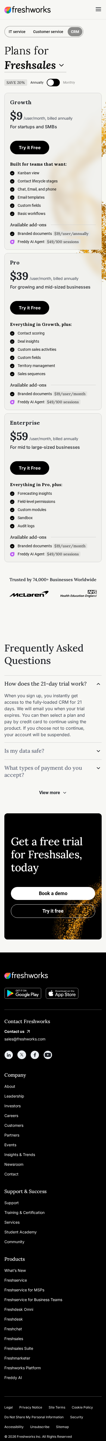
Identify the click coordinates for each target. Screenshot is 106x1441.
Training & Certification (24, 1212)
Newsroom (13, 1164)
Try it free (53, 911)
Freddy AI (13, 1377)
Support (11, 1202)
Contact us (14, 1031)
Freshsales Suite (18, 1348)
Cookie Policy (82, 1407)
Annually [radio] (36, 82)
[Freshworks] (53, 975)
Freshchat (13, 1329)
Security (76, 1417)
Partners (11, 1135)
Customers (13, 1125)
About (9, 1086)
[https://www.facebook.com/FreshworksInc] (34, 1054)
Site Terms (57, 1407)
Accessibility (14, 1427)
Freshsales (13, 1338)
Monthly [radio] (69, 82)
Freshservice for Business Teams (33, 1299)
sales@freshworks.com (24, 1039)
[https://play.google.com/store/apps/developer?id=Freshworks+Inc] (22, 994)
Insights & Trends (19, 1154)
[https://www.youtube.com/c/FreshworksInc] (47, 1054)
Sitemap (62, 1427)
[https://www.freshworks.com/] (27, 10)
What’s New (15, 1270)
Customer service (48, 32)
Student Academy (20, 1232)
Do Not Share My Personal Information (34, 1417)
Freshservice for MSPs (24, 1290)
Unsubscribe (39, 1427)
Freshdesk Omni (18, 1309)
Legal (8, 1407)
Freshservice (15, 1280)
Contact (11, 1174)
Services (12, 1222)
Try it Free (30, 147)
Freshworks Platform (22, 1367)
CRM (75, 32)
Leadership (14, 1096)
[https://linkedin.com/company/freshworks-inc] (8, 1054)
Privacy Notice (30, 1407)
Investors (12, 1105)
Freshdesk (13, 1319)
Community (14, 1241)
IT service (17, 32)
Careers (11, 1115)
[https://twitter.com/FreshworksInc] (21, 1054)
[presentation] (53, 82)
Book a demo (53, 893)
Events (10, 1144)
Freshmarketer (17, 1358)
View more (49, 792)
